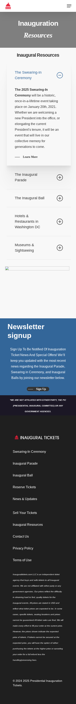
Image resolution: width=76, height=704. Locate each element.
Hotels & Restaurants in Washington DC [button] (27, 221)
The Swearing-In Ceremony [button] (28, 75)
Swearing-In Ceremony (29, 451)
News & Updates (25, 499)
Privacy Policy (23, 548)
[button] (69, 6)
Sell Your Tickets (25, 513)
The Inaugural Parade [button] (26, 177)
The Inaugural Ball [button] (29, 198)
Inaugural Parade (25, 463)
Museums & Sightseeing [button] (24, 247)
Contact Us (21, 536)
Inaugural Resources (28, 524)
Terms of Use (22, 560)
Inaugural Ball (23, 475)
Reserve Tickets (24, 487)
